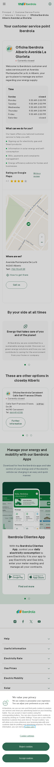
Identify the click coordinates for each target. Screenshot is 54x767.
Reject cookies (26, 746)
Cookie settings (27, 736)
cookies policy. (30, 727)
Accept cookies (26, 758)
